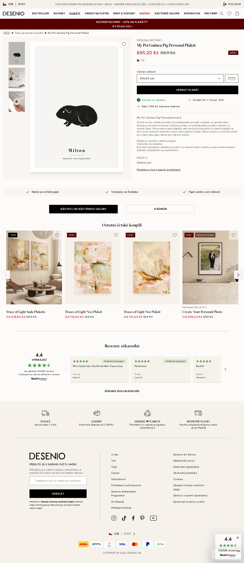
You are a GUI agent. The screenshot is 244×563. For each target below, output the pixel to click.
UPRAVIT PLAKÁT (187, 90)
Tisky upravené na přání (29, 32)
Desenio (132, 552)
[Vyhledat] (221, 14)
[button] (231, 78)
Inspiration (192, 13)
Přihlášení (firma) (121, 507)
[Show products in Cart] (237, 13)
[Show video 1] (17, 101)
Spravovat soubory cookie (189, 501)
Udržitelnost (118, 479)
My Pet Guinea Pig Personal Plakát (68, 32)
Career (115, 473)
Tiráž (114, 466)
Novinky (59, 13)
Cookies (178, 479)
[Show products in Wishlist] (229, 13)
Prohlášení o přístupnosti (126, 485)
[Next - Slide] (238, 274)
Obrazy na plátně (97, 13)
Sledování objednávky (186, 466)
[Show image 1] (17, 53)
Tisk (113, 460)
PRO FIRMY (211, 13)
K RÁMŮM (160, 209)
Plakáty (74, 13)
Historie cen (144, 162)
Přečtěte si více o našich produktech (159, 169)
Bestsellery (40, 13)
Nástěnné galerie (167, 13)
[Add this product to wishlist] (124, 43)
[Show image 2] (17, 78)
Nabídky (145, 13)
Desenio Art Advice (184, 454)
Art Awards (117, 501)
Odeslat (58, 493)
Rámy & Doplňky (124, 13)
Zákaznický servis (184, 460)
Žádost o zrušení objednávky (190, 495)
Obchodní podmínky (185, 473)
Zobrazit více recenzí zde (122, 390)
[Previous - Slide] (5, 274)
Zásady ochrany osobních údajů (57, 501)
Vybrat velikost (146, 71)
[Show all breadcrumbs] (6, 33)
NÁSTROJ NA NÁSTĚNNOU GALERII (83, 209)
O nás (114, 454)
